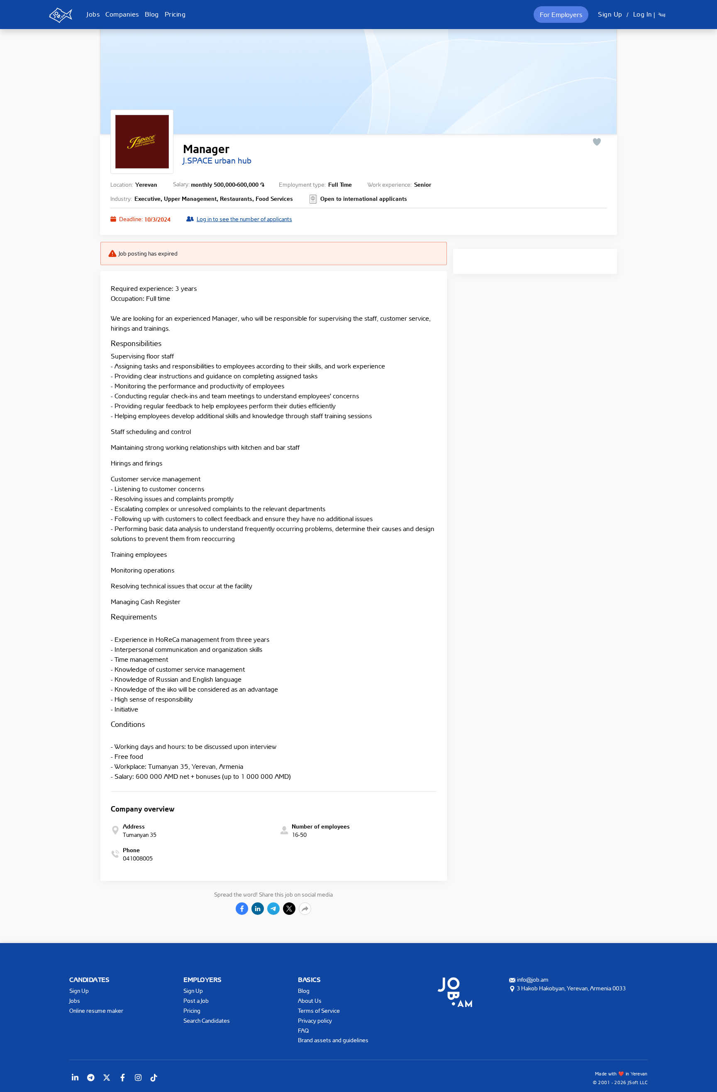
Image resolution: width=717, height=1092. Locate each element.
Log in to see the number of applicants (244, 218)
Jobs (93, 14)
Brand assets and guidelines (333, 1039)
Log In (642, 14)
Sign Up (610, 14)
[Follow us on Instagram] (138, 1077)
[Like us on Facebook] (122, 1077)
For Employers (561, 14)
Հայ (661, 14)
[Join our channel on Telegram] (91, 1077)
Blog (152, 14)
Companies (122, 14)
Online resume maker (96, 1010)
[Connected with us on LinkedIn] (75, 1077)
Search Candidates (206, 1020)
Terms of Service (319, 1010)
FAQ (303, 1030)
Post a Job (196, 1000)
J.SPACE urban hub (217, 160)
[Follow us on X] (106, 1077)
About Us (310, 1000)
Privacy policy (315, 1020)
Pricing (175, 14)
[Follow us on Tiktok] (154, 1077)
